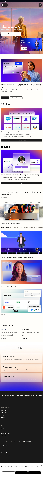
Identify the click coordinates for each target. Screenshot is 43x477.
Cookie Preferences (30, 462)
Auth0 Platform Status (5, 435)
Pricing (2, 415)
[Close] (41, 465)
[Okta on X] (4, 452)
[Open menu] (40, 5)
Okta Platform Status (5, 433)
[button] (6, 202)
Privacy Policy (7, 462)
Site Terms (13, 462)
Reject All (21, 472)
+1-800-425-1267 (27, 441)
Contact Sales (4, 419)
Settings (8, 472)
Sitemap (23, 462)
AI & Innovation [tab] (5, 227)
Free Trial (3, 417)
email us (19, 441)
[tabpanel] (21, 274)
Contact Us (3, 431)
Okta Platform (4, 410)
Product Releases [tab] (23, 227)
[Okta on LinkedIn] (6, 452)
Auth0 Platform (4, 412)
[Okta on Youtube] (1, 452)
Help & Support (4, 428)
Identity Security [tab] (14, 227)
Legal (2, 462)
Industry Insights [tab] (33, 227)
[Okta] (4, 5)
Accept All (34, 472)
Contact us (5, 445)
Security (18, 462)
